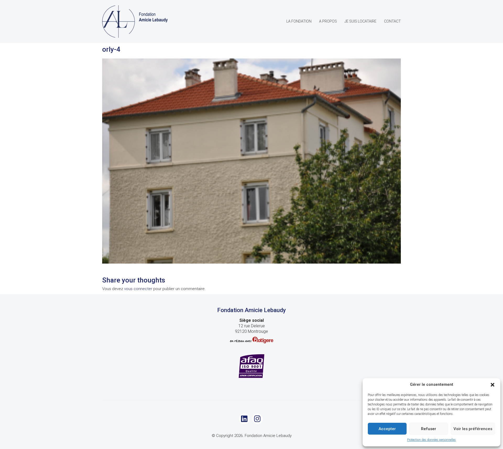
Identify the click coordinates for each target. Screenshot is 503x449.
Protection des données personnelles (431, 440)
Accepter (387, 428)
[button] (492, 384)
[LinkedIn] (244, 419)
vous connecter (138, 288)
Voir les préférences (472, 428)
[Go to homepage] (135, 21)
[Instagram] (257, 419)
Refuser (428, 428)
